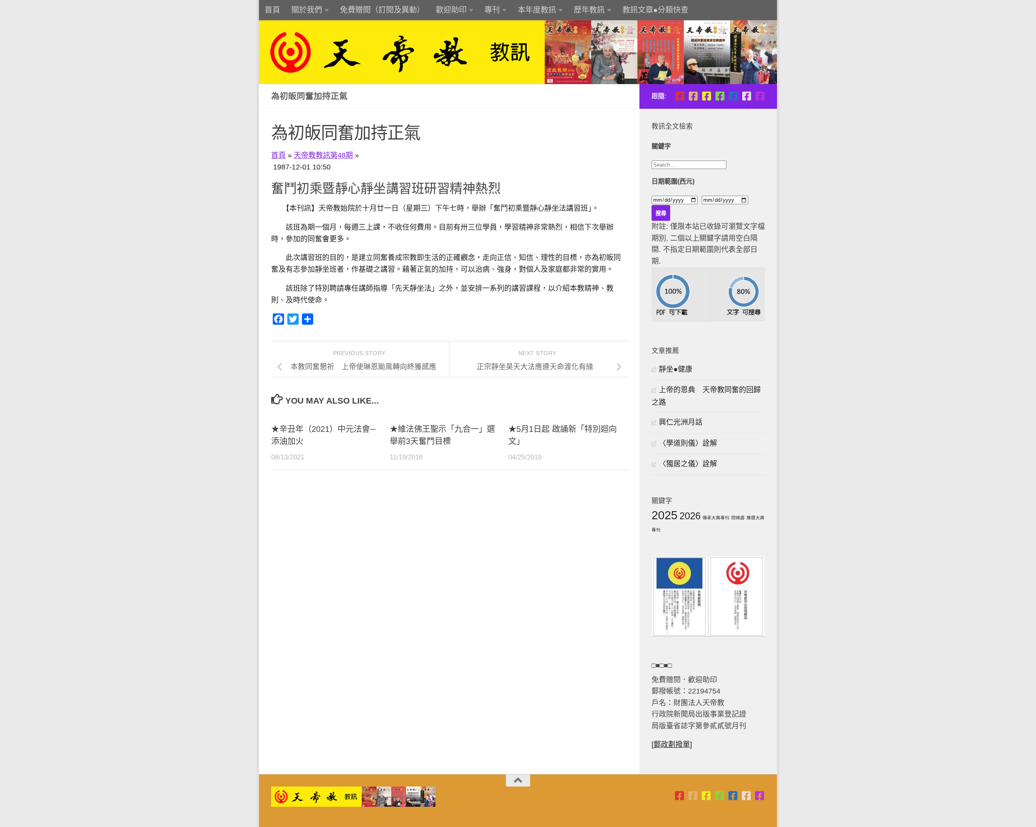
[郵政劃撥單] (672, 744)
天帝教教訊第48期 (323, 155)
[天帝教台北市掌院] (680, 96)
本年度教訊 (537, 10)
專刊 (492, 10)
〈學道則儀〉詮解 (688, 443)
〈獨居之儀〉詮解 (688, 464)
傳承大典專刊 (716, 517)
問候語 (738, 517)
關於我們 (306, 10)
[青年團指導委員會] (720, 96)
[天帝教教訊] (733, 96)
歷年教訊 (589, 10)
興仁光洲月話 (681, 422)
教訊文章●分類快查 (655, 10)
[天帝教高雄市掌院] (706, 96)
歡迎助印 (451, 10)
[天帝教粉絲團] (760, 96)
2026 (690, 515)
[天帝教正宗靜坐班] (746, 96)
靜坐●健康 (675, 369)
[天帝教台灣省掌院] (693, 96)
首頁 (272, 10)
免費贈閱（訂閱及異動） (382, 10)
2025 (664, 515)
